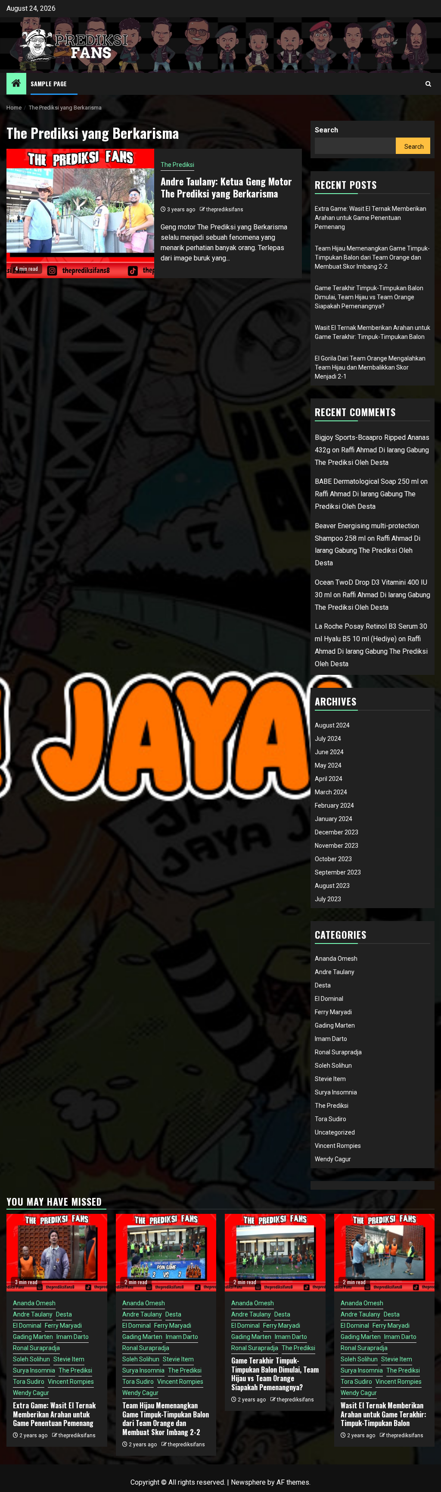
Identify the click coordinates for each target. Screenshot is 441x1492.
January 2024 (333, 818)
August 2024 (332, 725)
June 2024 (329, 752)
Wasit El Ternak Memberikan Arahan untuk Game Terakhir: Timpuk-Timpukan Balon (383, 1414)
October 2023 (333, 859)
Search (326, 130)
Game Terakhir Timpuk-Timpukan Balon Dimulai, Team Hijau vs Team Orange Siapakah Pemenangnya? (369, 297)
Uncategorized (335, 1132)
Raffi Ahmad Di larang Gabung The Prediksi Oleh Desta (367, 550)
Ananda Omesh (336, 958)
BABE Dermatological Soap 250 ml (367, 481)
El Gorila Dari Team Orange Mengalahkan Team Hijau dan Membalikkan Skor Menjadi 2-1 (370, 367)
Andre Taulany (334, 972)
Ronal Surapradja (338, 1052)
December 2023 (336, 832)
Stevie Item (330, 1078)
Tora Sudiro (330, 1119)
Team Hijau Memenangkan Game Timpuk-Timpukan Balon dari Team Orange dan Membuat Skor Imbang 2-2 (372, 257)
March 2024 (331, 792)
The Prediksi (177, 164)
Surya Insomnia (336, 1092)
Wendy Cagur (333, 1159)
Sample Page (49, 83)
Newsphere (248, 1482)
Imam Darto (331, 1038)
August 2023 (332, 885)
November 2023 (336, 845)
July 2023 (328, 899)
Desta (323, 985)
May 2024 (328, 765)
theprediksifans (224, 210)
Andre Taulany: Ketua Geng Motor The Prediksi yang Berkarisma (226, 187)
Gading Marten (335, 1025)
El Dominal (329, 998)
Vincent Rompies (338, 1145)
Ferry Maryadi (333, 1012)
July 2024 (328, 738)
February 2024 (334, 805)
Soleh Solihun (333, 1065)
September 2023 (338, 872)
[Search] (428, 83)
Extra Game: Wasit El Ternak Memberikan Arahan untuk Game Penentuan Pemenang (370, 217)
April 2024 (328, 778)
